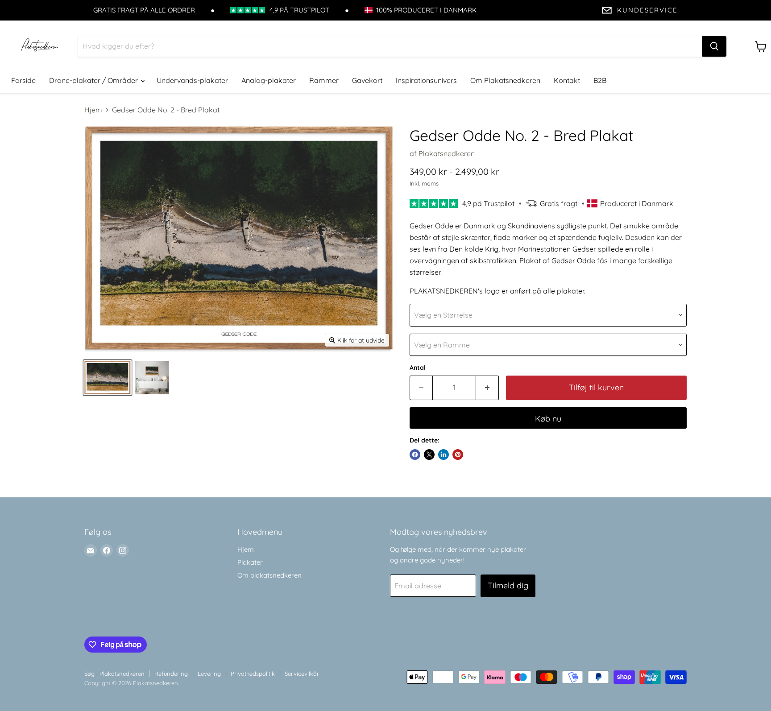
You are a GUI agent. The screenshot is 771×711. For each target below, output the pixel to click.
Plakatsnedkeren (447, 153)
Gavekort (367, 80)
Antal (418, 367)
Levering (209, 673)
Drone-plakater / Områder (94, 80)
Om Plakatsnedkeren (505, 80)
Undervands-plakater (192, 80)
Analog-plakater (268, 80)
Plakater (250, 562)
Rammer (324, 80)
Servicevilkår (302, 673)
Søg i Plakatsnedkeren (114, 673)
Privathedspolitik (253, 673)
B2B (599, 80)
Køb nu (548, 418)
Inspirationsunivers (426, 80)
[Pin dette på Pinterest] (457, 454)
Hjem (93, 110)
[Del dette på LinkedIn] (443, 454)
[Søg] (714, 46)
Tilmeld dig (508, 585)
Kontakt (567, 80)
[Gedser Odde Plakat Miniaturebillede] (107, 377)
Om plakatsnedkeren (269, 575)
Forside (23, 80)
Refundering (171, 673)
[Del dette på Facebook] (415, 454)
